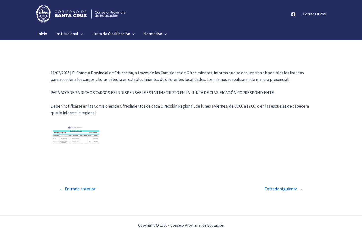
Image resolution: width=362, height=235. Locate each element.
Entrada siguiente (283, 189)
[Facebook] (293, 14)
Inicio (42, 34)
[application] (80, 34)
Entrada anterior (77, 189)
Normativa (152, 34)
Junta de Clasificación (110, 34)
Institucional (66, 34)
